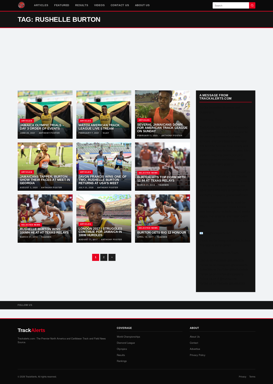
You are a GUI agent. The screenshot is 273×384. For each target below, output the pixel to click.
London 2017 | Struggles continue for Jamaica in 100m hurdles (100, 232)
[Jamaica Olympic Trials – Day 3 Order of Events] (45, 114)
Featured (61, 5)
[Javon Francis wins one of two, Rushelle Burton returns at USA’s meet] (103, 166)
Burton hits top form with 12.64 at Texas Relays (161, 178)
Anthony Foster (49, 132)
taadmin (163, 184)
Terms (252, 376)
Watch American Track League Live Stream (99, 126)
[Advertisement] (136, 59)
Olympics (122, 349)
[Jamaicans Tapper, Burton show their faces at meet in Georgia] (45, 166)
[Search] (252, 5)
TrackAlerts (31, 376)
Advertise (195, 349)
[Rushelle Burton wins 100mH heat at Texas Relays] (45, 218)
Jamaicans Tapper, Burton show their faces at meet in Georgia (45, 180)
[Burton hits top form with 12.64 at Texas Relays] (162, 166)
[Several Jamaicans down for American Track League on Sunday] (162, 114)
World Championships (128, 336)
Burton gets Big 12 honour (161, 232)
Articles (41, 5)
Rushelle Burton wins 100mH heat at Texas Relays (44, 230)
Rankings (122, 361)
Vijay (106, 132)
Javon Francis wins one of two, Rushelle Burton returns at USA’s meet (102, 180)
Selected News (148, 173)
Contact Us (120, 5)
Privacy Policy (197, 355)
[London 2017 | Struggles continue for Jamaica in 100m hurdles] (103, 218)
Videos (99, 5)
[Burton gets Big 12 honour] (162, 218)
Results (81, 5)
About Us (142, 5)
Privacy (242, 376)
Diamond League (126, 342)
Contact (194, 342)
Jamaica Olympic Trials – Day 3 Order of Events (42, 126)
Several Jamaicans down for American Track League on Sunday (162, 128)
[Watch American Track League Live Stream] (103, 114)
